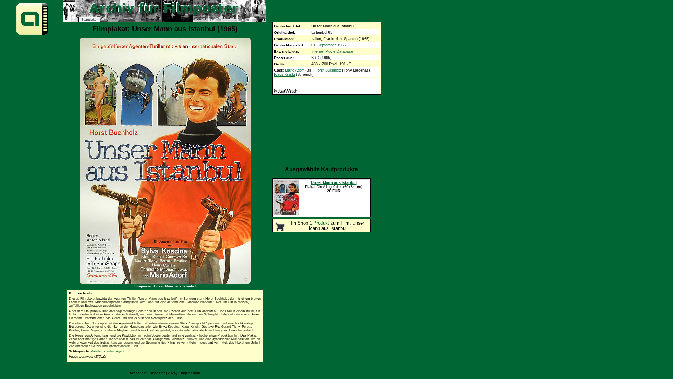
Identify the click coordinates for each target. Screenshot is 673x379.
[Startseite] (32, 34)
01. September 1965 (328, 45)
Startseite (89, 19)
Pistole (96, 351)
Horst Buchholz (328, 70)
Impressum (190, 373)
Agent (120, 351)
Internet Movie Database (332, 51)
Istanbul (108, 351)
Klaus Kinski (284, 74)
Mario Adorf (294, 70)
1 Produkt (319, 223)
